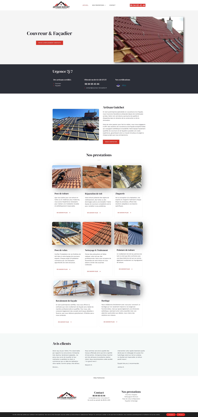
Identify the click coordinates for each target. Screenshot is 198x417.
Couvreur (128, 394)
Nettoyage (127, 396)
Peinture (135, 396)
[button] (104, 5)
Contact (112, 5)
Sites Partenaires (99, 378)
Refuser (181, 414)
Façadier (127, 401)
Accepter (171, 414)
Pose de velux (126, 399)
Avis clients (62, 343)
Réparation (136, 399)
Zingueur (134, 394)
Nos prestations (98, 5)
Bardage (135, 401)
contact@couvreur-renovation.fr (99, 398)
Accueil (85, 5)
